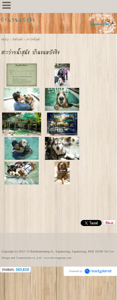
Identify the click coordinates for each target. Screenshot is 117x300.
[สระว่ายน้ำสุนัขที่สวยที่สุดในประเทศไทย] (62, 123)
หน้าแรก (5, 39)
